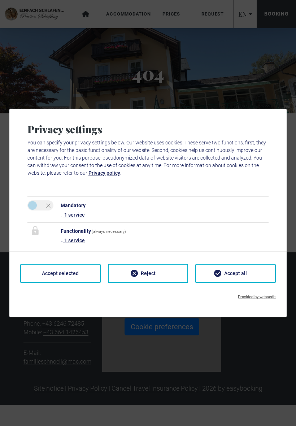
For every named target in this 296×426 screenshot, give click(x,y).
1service (73, 215)
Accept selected (60, 273)
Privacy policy (104, 173)
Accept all (235, 273)
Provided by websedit (257, 297)
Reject (148, 273)
